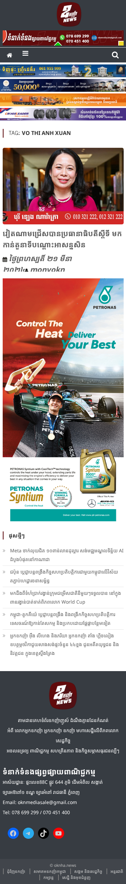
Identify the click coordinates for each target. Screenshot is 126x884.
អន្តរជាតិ (117, 871)
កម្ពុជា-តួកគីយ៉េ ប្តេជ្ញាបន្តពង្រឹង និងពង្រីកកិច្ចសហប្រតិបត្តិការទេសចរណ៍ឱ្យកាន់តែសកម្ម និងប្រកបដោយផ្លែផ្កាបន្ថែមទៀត (62, 618)
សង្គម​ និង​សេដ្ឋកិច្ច (88, 871)
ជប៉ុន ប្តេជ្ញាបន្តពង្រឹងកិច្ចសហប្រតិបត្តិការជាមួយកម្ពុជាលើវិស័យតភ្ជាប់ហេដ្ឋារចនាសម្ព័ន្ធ (64, 576)
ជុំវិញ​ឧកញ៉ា (16, 871)
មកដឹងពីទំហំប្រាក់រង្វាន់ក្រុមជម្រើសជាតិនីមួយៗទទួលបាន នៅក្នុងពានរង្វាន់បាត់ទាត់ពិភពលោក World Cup (65, 597)
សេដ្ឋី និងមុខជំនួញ (76, 877)
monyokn (47, 269)
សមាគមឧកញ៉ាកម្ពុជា (50, 871)
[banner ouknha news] (63, 37)
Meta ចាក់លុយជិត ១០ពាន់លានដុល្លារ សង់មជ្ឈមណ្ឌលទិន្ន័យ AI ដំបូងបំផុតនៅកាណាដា (67, 554)
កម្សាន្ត (48, 877)
